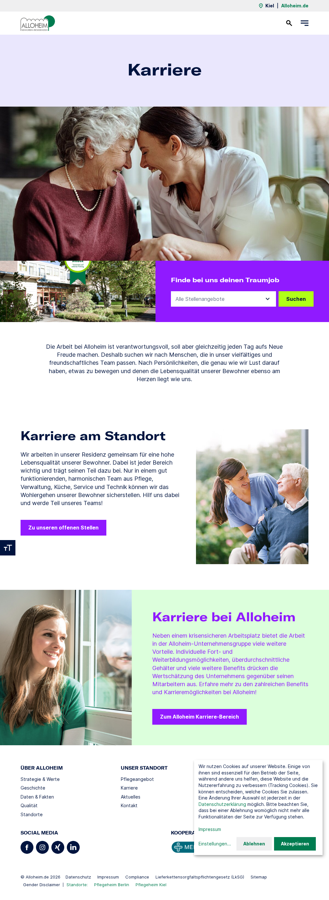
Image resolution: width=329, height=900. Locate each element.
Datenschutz (78, 876)
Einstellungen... (215, 843)
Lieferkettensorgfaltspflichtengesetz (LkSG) (200, 876)
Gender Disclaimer (41, 884)
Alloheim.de (294, 5)
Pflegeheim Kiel (151, 884)
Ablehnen (254, 843)
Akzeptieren (295, 843)
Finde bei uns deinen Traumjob (225, 280)
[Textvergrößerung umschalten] (7, 547)
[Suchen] (289, 23)
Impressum (108, 876)
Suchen (296, 299)
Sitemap (259, 876)
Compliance (137, 876)
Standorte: (77, 884)
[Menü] (304, 23)
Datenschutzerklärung (222, 804)
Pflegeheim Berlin (111, 884)
